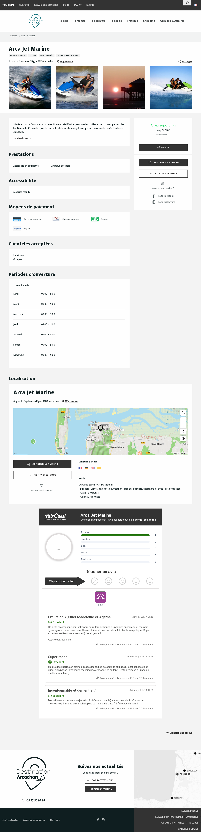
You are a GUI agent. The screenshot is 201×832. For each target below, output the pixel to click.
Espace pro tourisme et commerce (176, 817)
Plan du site (55, 820)
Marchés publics (188, 829)
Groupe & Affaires (172, 823)
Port (66, 5)
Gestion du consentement (34, 820)
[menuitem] (35, 21)
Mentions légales (10, 820)
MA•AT (78, 5)
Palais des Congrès (46, 5)
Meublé (193, 823)
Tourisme (8, 5)
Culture (24, 5)
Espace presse (189, 811)
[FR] (196, 5)
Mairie (90, 5)
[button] (187, 2)
